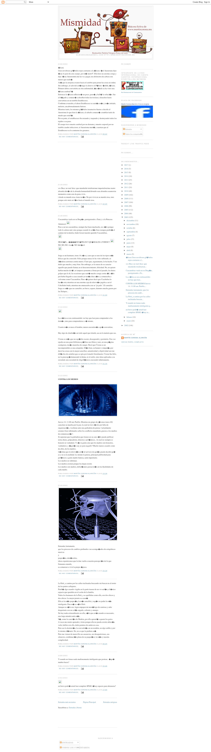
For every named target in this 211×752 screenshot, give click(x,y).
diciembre (131, 220)
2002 (126, 325)
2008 (126, 198)
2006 (126, 206)
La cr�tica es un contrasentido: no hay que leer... (138, 278)
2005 (126, 209)
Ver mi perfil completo (132, 342)
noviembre (131, 224)
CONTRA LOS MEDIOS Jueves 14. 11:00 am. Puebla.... (138, 285)
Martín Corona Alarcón (129, 104)
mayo (129, 246)
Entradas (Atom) (75, 707)
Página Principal (89, 702)
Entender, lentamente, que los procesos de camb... (137, 291)
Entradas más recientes (67, 702)
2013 (126, 180)
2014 (126, 176)
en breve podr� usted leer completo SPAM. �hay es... (138, 311)
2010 (126, 191)
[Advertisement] (79, 163)
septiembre (131, 231)
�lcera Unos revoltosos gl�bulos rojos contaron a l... (139, 258)
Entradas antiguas (110, 702)
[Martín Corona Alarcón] (140, 117)
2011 (126, 187)
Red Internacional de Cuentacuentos (131, 92)
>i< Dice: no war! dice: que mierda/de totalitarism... (136, 265)
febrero (129, 317)
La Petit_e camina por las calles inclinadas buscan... (138, 298)
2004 (126, 213)
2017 (126, 165)
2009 (126, 194)
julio (129, 239)
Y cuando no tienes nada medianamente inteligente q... (138, 304)
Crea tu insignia (143, 104)
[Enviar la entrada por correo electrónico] (82, 136)
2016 (126, 168)
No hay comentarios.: (69, 136)
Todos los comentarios (134, 134)
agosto (129, 235)
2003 (126, 217)
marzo (129, 254)
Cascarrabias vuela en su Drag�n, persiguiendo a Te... (139, 272)
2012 (126, 183)
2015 (126, 172)
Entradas (128, 129)
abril (129, 250)
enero (129, 320)
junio (129, 243)
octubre (130, 228)
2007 (126, 202)
